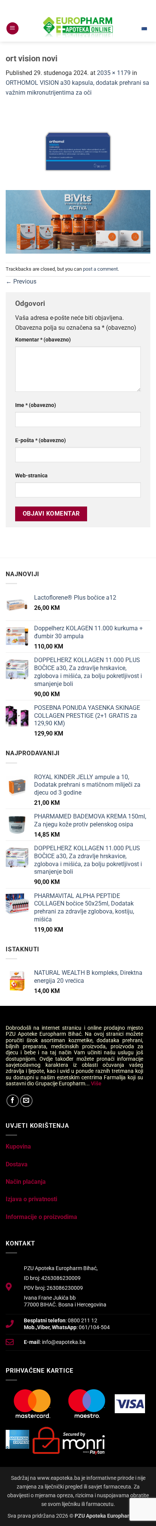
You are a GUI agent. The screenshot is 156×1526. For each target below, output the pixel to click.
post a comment (100, 269)
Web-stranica (31, 475)
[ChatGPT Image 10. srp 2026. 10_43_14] (78, 221)
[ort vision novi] (78, 147)
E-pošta (40, 440)
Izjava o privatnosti (31, 1199)
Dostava (17, 1164)
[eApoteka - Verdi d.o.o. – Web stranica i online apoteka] (78, 28)
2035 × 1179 (114, 72)
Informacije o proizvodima (41, 1216)
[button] (12, 28)
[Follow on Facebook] (12, 1100)
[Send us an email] (26, 1100)
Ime (35, 405)
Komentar (43, 340)
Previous (21, 281)
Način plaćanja (26, 1181)
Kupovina (18, 1146)
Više (96, 1083)
